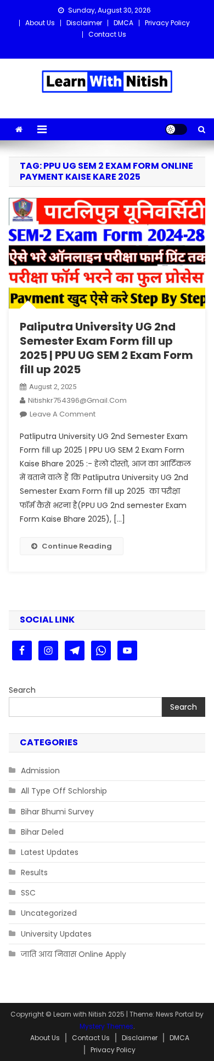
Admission (40, 770)
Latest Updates (49, 852)
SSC (28, 892)
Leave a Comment (62, 414)
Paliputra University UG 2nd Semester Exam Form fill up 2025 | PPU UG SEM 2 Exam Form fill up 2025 (106, 348)
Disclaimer (84, 22)
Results (34, 872)
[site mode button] (176, 129)
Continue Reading (77, 546)
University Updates (56, 933)
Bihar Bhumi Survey (57, 811)
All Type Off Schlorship (64, 790)
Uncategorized (49, 913)
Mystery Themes (106, 1026)
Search (22, 689)
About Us (40, 22)
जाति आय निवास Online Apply (73, 954)
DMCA (123, 22)
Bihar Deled (42, 831)
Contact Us (107, 34)
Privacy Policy (167, 22)
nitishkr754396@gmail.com (77, 400)
